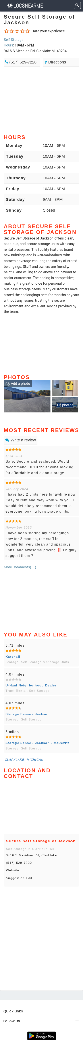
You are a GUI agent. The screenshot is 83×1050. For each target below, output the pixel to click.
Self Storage (13, 39)
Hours (8, 45)
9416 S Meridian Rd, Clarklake (31, 855)
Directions (56, 62)
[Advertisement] (41, 100)
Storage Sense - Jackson (28, 714)
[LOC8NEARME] (25, 5)
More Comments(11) (20, 567)
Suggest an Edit (19, 878)
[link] (27, 395)
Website (12, 870)
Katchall (13, 656)
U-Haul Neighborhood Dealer (31, 685)
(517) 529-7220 (22, 62)
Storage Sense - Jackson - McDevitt (37, 743)
